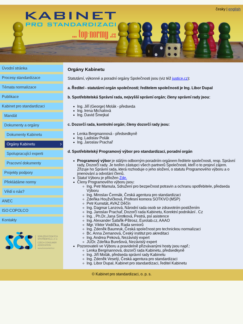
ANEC (7, 201)
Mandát (10, 116)
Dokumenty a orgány (21, 125)
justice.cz (180, 78)
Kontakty (9, 220)
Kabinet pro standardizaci (23, 106)
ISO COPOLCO (15, 210)
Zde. (123, 178)
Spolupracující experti (25, 154)
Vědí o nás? (14, 192)
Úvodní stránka (14, 68)
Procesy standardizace (21, 78)
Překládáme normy (20, 182)
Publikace (10, 97)
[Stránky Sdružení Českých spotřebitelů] (31, 240)
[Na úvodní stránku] (71, 25)
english (234, 9)
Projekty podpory (18, 173)
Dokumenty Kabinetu (24, 135)
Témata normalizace (19, 87)
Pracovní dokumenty (24, 163)
